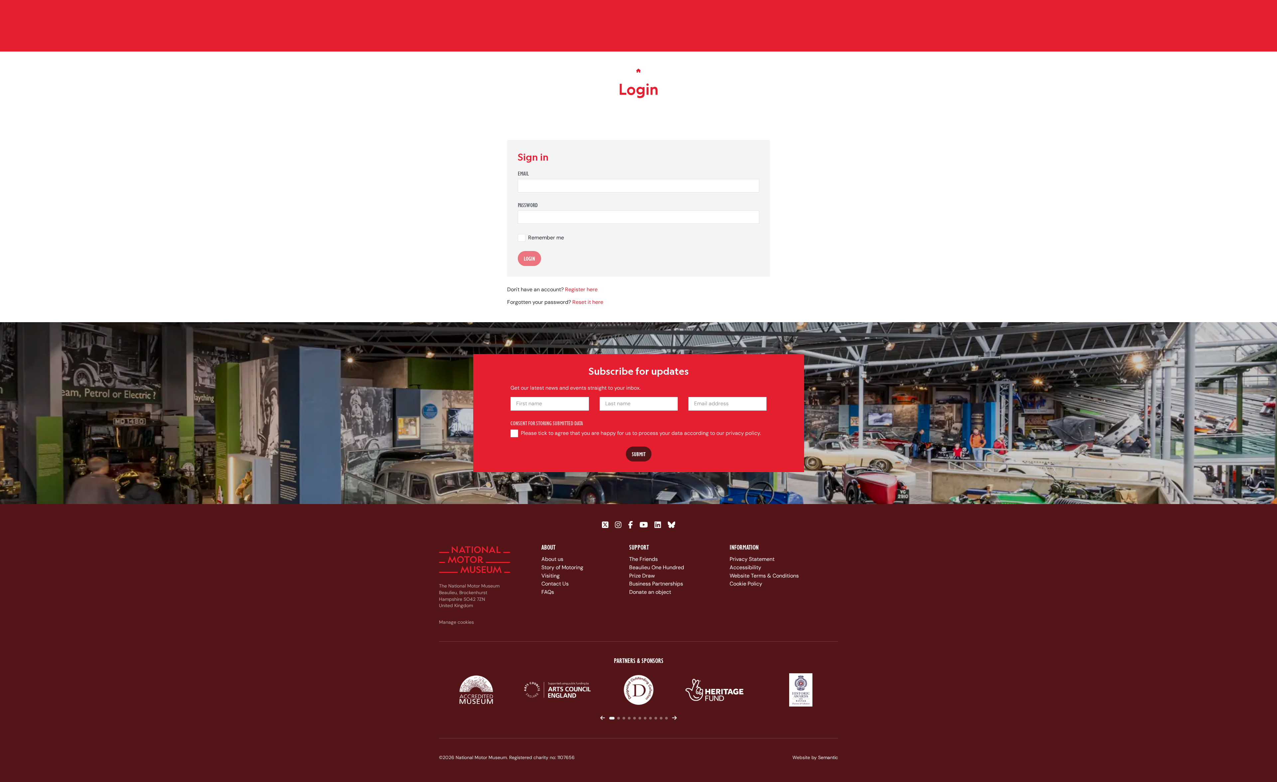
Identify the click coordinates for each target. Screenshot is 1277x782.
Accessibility (745, 567)
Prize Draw (642, 575)
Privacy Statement (752, 559)
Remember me (546, 237)
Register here (581, 289)
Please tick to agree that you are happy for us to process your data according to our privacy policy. (640, 433)
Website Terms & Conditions (764, 575)
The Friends (643, 559)
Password (528, 205)
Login (529, 258)
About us (552, 559)
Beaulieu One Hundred (656, 567)
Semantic (828, 757)
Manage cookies (456, 622)
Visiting (550, 575)
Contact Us (555, 583)
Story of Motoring (562, 567)
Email (523, 173)
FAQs (547, 591)
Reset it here (587, 302)
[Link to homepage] (474, 559)
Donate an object (650, 591)
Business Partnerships (656, 583)
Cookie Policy (746, 583)
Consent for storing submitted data (546, 423)
